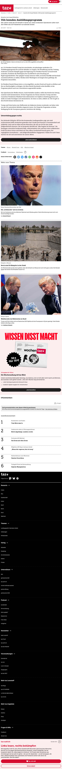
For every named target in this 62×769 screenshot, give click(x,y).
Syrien (19, 12)
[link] (23, 8)
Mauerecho (4, 616)
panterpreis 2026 (5, 593)
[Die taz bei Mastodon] (10, 479)
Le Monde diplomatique (7, 693)
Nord (2, 512)
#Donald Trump (15, 147)
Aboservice (4, 736)
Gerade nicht (54, 741)
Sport (2, 505)
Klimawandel (4, 535)
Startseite (3, 12)
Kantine (3, 713)
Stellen (3, 558)
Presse (3, 562)
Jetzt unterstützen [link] (31, 140)
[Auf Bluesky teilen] (22, 157)
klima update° (4, 612)
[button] (60, 1)
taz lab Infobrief (5, 646)
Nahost (14, 12)
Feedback (3, 732)
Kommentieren (11, 152)
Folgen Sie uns (4, 478)
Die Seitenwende (5, 555)
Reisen (3, 709)
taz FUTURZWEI (5, 689)
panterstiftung (4, 589)
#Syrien (9, 147)
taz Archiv (3, 697)
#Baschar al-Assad (29, 147)
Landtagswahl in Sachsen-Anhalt (9, 528)
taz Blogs (3, 685)
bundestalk (4, 605)
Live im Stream (5, 666)
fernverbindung (5, 608)
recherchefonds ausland (7, 585)
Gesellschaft (4, 497)
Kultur (2, 501)
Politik (9, 12)
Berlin (2, 509)
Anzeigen (3, 720)
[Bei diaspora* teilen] (33, 157)
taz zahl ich (4, 582)
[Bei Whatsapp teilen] (29, 157)
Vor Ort (3, 662)
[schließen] (59, 741)
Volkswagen (4, 532)
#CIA (22, 147)
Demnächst (4, 658)
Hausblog (3, 551)
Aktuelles (3, 547)
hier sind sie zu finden (51, 409)
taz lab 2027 (4, 673)
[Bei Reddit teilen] (37, 157)
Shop (2, 716)
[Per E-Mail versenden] (14, 157)
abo (2, 574)
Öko (2, 494)
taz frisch (3, 639)
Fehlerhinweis (19, 152)
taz (4, 474)
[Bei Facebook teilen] (26, 157)
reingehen (3, 623)
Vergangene (4, 669)
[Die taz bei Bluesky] (14, 479)
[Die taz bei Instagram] (17, 479)
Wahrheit (3, 516)
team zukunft (4, 635)
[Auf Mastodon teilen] (18, 157)
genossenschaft (5, 578)
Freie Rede (4, 620)
